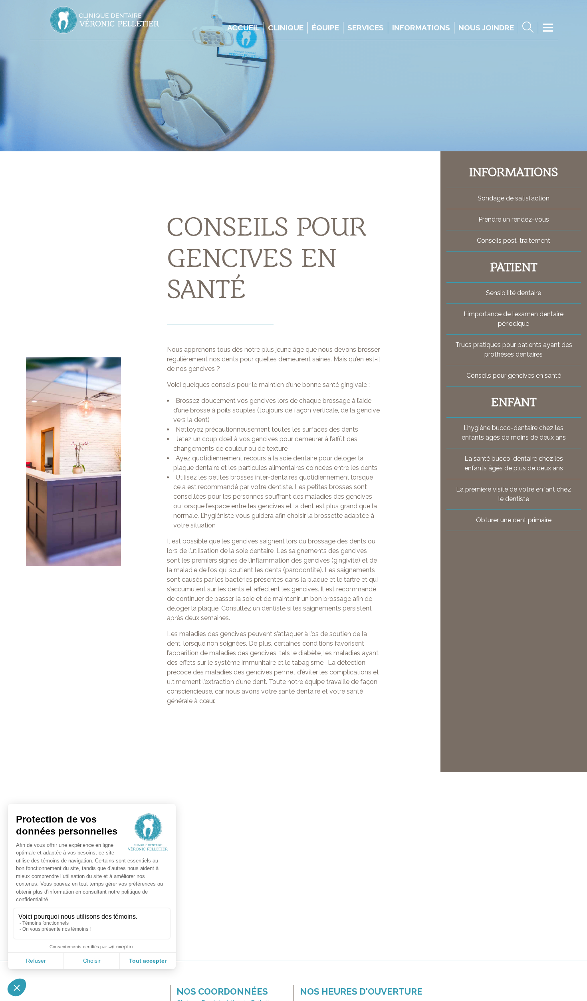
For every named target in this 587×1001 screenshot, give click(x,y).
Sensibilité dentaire (513, 293)
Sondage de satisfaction (513, 198)
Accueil (243, 27)
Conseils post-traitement (513, 240)
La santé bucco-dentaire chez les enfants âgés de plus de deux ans (513, 463)
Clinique (285, 27)
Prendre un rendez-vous (513, 219)
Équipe (325, 27)
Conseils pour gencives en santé (513, 375)
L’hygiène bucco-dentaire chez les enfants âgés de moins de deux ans (514, 432)
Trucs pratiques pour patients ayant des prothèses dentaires (513, 349)
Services (365, 27)
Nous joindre (486, 27)
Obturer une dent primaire (513, 520)
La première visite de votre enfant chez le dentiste (513, 494)
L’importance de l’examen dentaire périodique (513, 318)
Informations (421, 27)
